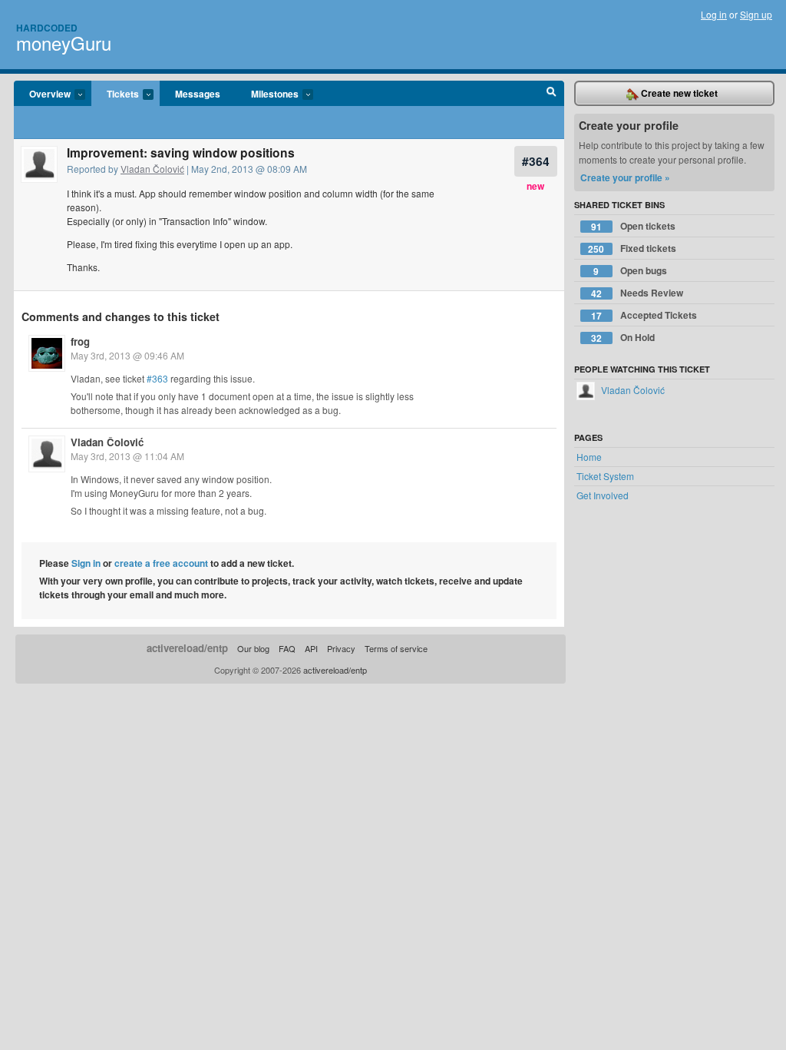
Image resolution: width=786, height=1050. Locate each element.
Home (589, 456)
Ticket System (605, 475)
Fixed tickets (632, 248)
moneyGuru (63, 42)
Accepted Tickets (644, 315)
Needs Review (637, 293)
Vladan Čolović (152, 168)
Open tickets (633, 226)
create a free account (161, 563)
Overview (42, 94)
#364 (536, 161)
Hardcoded (47, 28)
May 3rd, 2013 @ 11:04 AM (127, 455)
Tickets (115, 94)
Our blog (253, 648)
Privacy (341, 648)
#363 (157, 378)
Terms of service (396, 648)
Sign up (756, 14)
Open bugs (630, 270)
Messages (197, 94)
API (311, 648)
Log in (714, 14)
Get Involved (602, 495)
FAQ (287, 648)
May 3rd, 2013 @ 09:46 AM (127, 355)
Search (551, 94)
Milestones (267, 94)
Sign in (86, 563)
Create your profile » (625, 177)
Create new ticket (678, 93)
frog (80, 341)
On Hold (623, 337)
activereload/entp (187, 648)
